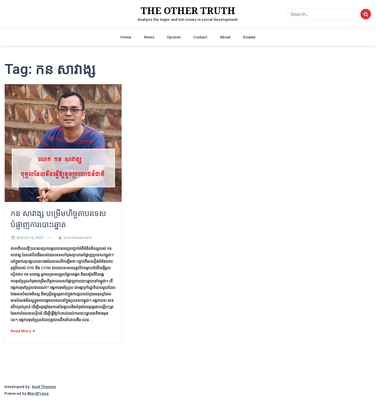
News (149, 37)
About (225, 37)
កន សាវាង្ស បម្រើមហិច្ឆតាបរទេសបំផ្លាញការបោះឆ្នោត (58, 219)
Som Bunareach (77, 237)
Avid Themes (44, 386)
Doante (249, 37)
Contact (200, 37)
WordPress (38, 393)
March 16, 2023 (30, 237)
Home (125, 37)
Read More (21, 330)
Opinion (174, 37)
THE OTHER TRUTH (188, 10)
